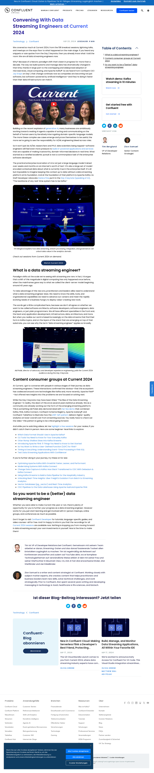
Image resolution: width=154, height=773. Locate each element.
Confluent (34, 41)
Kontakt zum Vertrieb (135, 1)
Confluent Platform (12, 711)
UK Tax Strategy (105, 743)
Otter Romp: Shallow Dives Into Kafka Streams (39, 440)
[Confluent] (18, 10)
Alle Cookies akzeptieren (78, 751)
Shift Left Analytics (30, 715)
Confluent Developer (41, 519)
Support (81, 723)
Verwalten (8, 731)
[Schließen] (90, 745)
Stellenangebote (105, 715)
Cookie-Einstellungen (116, 757)
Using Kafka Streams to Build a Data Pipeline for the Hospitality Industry (51, 475)
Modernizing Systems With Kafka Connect (37, 466)
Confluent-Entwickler (86, 711)
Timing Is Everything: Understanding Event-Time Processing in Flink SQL (51, 449)
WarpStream (9, 715)
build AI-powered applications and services (72, 148)
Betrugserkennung (30, 731)
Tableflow (8, 735)
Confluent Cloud (11, 707)
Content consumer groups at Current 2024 (123, 59)
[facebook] (109, 126)
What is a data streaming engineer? (122, 54)
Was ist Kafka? (84, 707)
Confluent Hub (10, 739)
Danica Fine (43, 178)
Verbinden (9, 723)
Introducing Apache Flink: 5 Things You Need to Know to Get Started (50, 443)
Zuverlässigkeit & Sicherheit (109, 739)
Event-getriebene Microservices (35, 727)
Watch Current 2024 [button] (53, 263)
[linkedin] (115, 126)
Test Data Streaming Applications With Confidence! (42, 452)
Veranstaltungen (84, 735)
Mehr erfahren (57, 4)
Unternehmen (104, 707)
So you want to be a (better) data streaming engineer (121, 66)
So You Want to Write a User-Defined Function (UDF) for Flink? (47, 446)
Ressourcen (84, 701)
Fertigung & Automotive (60, 715)
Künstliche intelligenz (31, 719)
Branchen (55, 701)
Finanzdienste (56, 707)
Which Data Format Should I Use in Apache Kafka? (41, 434)
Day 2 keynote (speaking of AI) (75, 178)
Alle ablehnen (78, 757)
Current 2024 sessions (23, 525)
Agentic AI (26, 723)
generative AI (52, 128)
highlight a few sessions (62, 426)
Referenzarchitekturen (31, 711)
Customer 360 (28, 735)
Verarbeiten (9, 727)
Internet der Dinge (30, 739)
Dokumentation (84, 715)
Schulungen (82, 727)
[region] (48, 756)
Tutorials (81, 719)
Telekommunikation (58, 719)
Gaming (54, 735)
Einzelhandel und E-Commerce (63, 711)
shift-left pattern (60, 415)
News (101, 727)
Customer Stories (29, 707)
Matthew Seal (109, 671)
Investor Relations (105, 719)
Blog (100, 723)
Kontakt (102, 711)
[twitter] (104, 126)
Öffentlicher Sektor (58, 723)
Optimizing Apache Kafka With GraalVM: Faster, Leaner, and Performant (52, 463)
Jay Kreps (17, 73)
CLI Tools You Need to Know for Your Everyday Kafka (42, 437)
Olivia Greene (67, 668)
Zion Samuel (131, 147)
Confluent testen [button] (126, 10)
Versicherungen (57, 727)
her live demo (68, 409)
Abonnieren (35, 651)
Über (101, 701)
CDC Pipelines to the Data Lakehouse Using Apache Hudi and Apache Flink (52, 487)
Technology (19, 41)
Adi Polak (107, 674)
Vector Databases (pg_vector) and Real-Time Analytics (44, 484)
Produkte (9, 701)
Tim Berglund (109, 147)
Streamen (8, 719)
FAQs (101, 731)
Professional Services (86, 731)
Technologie (55, 731)
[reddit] (121, 126)
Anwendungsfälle (31, 701)
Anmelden (116, 1)
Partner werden (105, 735)
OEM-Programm (84, 739)
